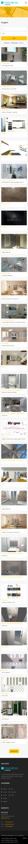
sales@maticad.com (9, 824)
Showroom (13, 792)
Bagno (4, 789)
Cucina (4, 795)
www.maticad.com (5, 818)
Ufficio (12, 795)
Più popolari (14, 43)
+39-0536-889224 (9, 826)
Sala (12, 789)
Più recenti (21, 43)
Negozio (5, 801)
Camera (5, 792)
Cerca (14, 38)
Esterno (5, 798)
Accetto (25, 838)
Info (18, 842)
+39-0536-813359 (9, 822)
